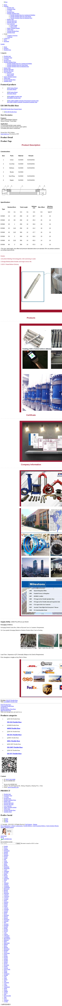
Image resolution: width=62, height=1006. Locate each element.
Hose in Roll (13, 26)
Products (6, 6)
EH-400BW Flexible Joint (14, 98)
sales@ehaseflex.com (13, 787)
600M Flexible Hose (13, 728)
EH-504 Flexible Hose (14, 722)
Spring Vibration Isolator (13, 28)
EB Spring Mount (11, 93)
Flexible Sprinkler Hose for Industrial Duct (21, 18)
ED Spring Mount (11, 89)
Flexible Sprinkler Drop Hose (8, 709)
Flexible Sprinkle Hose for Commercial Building (22, 15)
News (5, 40)
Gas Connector (11, 23)
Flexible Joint (10, 7)
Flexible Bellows (27, 826)
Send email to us (5, 134)
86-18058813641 (7, 839)
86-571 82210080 (10, 779)
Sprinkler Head (11, 32)
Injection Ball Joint (12, 21)
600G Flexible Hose (13, 741)
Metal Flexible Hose (6, 710)
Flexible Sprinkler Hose (13, 13)
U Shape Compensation (17, 826)
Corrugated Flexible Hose (7, 706)
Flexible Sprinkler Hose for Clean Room (20, 16)
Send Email (4, 836)
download (6, 41)
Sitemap (35, 824)
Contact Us (7, 38)
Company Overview (12, 35)
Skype (2, 837)
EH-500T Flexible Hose (15, 747)
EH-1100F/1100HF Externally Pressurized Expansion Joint (22, 102)
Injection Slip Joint (12, 22)
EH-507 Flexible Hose (12, 700)
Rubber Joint (10, 19)
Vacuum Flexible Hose (13, 31)
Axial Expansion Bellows (39, 826)
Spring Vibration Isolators (7, 827)
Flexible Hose (10, 12)
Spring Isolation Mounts (52, 826)
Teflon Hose (10, 29)
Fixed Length (13, 25)
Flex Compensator (5, 826)
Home (5, 4)
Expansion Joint (11, 9)
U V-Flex (9, 10)
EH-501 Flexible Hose (14, 735)
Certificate (9, 37)
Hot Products (28, 824)
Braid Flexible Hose (6, 704)
